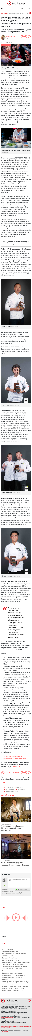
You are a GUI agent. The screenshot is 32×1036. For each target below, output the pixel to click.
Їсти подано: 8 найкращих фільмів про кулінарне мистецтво (12, 828)
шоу (9, 990)
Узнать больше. (4, 1031)
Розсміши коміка (7, 969)
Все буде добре (7, 954)
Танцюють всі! (20, 975)
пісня (10, 988)
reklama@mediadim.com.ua (7, 1017)
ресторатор (10, 789)
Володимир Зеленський (10, 951)
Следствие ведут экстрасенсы (12, 973)
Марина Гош (10, 36)
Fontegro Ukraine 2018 (13, 791)
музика (25, 986)
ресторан (19, 787)
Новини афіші (6, 45)
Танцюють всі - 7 (7, 975)
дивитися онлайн (17, 984)
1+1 (3, 949)
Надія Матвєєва (18, 964)
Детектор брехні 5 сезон (10, 958)
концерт (5, 986)
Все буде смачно (20, 954)
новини (4, 988)
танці (16, 988)
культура (13, 986)
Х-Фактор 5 (19, 977)
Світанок (19, 969)
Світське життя (7, 971)
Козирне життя (7, 962)
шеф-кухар (21, 789)
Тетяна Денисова (8, 977)
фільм (4, 990)
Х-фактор (5, 979)
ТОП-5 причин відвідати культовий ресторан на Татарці (15, 863)
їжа (22, 990)
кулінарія (9, 787)
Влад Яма (10, 949)
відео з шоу (6, 984)
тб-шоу (22, 988)
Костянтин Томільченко (22, 962)
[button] (26, 8)
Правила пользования (6, 1026)
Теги (3, 943)
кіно (19, 986)
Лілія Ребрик (6, 964)
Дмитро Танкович (8, 960)
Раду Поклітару (21, 966)
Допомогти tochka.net (16, 13)
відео (27, 982)
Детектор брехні (7, 956)
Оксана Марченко (8, 966)
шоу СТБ (16, 990)
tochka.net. (16, 767)
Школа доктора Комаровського (12, 982)
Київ (17, 960)
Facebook (18, 777)
